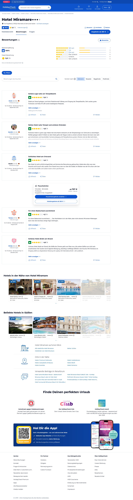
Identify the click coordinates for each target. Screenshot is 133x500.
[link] (79, 7)
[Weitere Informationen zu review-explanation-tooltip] (27, 27)
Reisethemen (99, 473)
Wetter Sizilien (71, 348)
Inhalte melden (18, 489)
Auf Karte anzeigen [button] (43, 23)
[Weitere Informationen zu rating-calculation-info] (22, 63)
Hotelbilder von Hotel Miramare (44, 351)
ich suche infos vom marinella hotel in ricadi (48, 379)
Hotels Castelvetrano (73, 360)
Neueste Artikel (99, 476)
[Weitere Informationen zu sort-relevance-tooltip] (75, 79)
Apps (15, 483)
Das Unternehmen (100, 460)
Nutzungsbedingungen (75, 463)
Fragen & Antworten (19, 466)
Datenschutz (72, 466)
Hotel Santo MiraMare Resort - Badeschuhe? (48, 374)
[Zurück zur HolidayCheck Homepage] (9, 7)
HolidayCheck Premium (21, 479)
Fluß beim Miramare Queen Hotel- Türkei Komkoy (82, 377)
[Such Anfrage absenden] (49, 7)
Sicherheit (71, 486)
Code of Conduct (46, 470)
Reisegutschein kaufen (20, 476)
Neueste (88, 79)
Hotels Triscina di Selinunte (43, 360)
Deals (6, 1)
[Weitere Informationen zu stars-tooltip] (39, 19)
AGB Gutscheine (73, 479)
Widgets (43, 463)
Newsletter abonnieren (20, 473)
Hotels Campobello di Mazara (44, 363)
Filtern (8, 73)
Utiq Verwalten (72, 473)
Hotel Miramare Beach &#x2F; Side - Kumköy (80, 374)
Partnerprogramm (46, 466)
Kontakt (94, 1)
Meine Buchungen (19, 460)
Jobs (96, 470)
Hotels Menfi (71, 363)
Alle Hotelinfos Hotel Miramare (44, 348)
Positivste (106, 79)
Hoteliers (43, 460)
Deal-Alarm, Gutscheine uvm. (22, 470)
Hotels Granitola (40, 365)
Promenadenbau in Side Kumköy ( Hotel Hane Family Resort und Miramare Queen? (82, 379)
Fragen (32, 32)
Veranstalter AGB (73, 460)
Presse (97, 466)
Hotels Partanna (72, 365)
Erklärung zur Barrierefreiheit (77, 483)
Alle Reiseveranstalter (20, 486)
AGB (69, 476)
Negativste (97, 79)
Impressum (71, 489)
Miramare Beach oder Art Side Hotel (46, 377)
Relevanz (81, 79)
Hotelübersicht (7, 32)
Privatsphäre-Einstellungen (76, 470)
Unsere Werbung (100, 463)
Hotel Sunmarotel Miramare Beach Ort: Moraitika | (50, 382)
